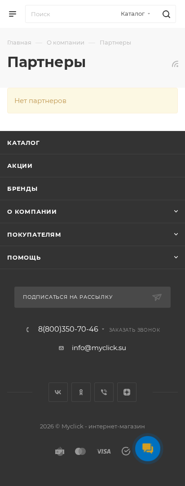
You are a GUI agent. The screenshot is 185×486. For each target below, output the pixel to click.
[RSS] (175, 63)
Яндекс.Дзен (127, 392)
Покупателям (34, 234)
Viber (104, 392)
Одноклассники (81, 392)
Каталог (23, 142)
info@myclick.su (99, 347)
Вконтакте (58, 392)
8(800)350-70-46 (68, 329)
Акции (20, 165)
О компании (32, 211)
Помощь (24, 257)
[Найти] (165, 14)
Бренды (22, 188)
